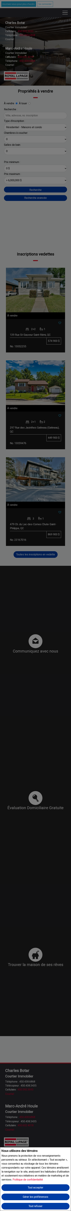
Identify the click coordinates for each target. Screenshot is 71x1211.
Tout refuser (35, 1206)
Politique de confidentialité (28, 1180)
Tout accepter (35, 1188)
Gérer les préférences (35, 1197)
